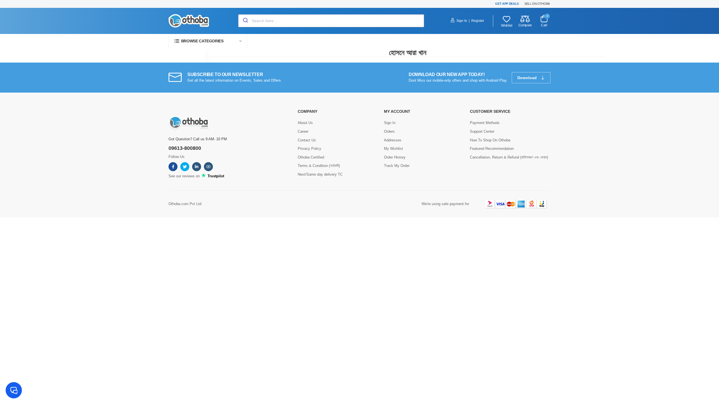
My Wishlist (393, 148)
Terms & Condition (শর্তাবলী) (319, 166)
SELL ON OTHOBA (537, 3)
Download (527, 77)
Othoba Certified (311, 157)
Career (303, 131)
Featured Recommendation (492, 148)
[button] (208, 41)
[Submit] (245, 21)
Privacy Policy (309, 148)
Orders (389, 131)
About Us (305, 123)
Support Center (482, 131)
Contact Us (307, 140)
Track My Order (396, 166)
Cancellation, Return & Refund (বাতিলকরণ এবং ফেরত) (509, 157)
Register (477, 21)
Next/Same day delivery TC (320, 174)
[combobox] (331, 20)
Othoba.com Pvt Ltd (185, 204)
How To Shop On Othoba (490, 140)
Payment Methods (485, 123)
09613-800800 (185, 148)
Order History (395, 157)
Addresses (392, 140)
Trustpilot (215, 176)
